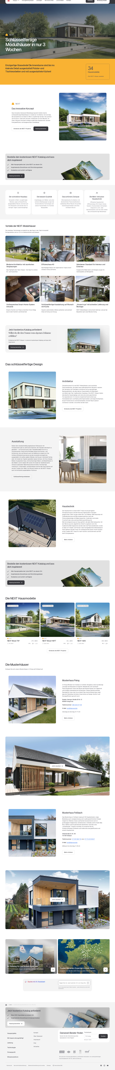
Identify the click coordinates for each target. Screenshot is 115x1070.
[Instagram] (104, 1065)
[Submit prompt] (88, 983)
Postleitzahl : (88, 1032)
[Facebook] (101, 1065)
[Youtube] (107, 1065)
